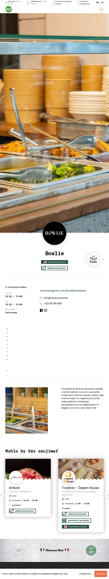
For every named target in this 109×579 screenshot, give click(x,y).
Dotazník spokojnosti (85, 2)
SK (97, 2)
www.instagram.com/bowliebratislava (63, 290)
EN (103, 2)
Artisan (14, 488)
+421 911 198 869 (53, 303)
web (67, 499)
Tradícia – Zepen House (80, 488)
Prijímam (100, 573)
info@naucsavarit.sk (56, 298)
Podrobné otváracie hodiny (63, 2)
